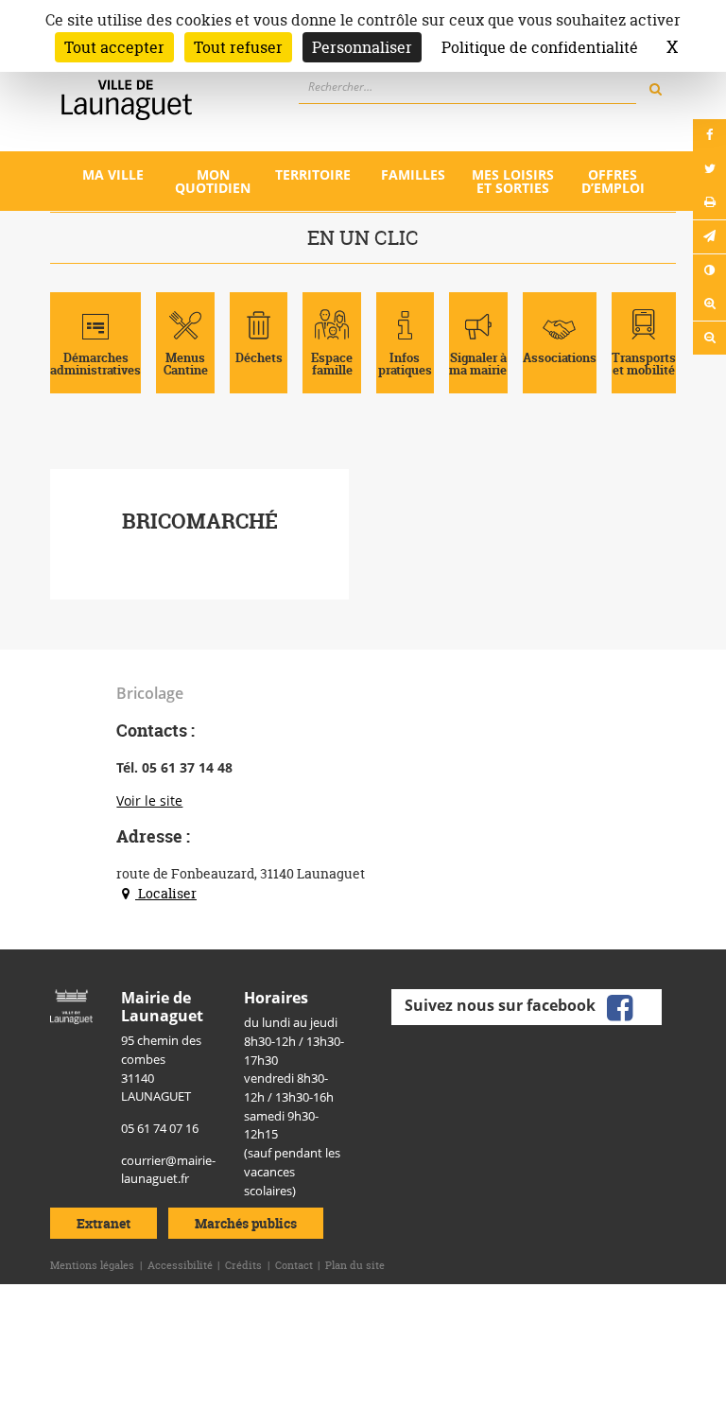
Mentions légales (92, 1265)
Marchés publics (246, 1223)
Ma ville (113, 174)
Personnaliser (362, 47)
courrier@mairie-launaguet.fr (168, 1170)
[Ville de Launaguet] (71, 1005)
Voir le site (149, 800)
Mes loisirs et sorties (513, 181)
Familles (413, 174)
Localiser (166, 893)
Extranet (103, 1223)
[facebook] (620, 1006)
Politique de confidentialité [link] (539, 47)
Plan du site (355, 1265)
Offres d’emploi (613, 181)
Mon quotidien (213, 181)
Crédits (243, 1265)
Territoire (313, 174)
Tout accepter (114, 47)
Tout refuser (238, 47)
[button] (709, 236)
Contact (294, 1265)
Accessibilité (180, 1265)
